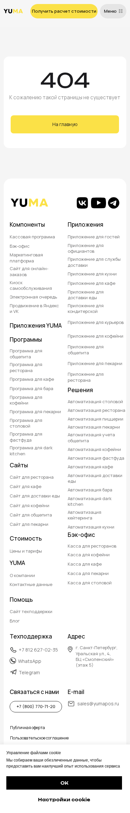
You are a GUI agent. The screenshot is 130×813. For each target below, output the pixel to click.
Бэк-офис (20, 246)
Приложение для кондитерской (86, 308)
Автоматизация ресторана (96, 410)
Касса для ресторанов (92, 546)
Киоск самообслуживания (31, 285)
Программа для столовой (26, 423)
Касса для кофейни (89, 555)
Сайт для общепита (31, 515)
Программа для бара (31, 388)
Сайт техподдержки (31, 611)
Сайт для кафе (25, 486)
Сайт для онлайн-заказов (29, 271)
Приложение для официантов (86, 248)
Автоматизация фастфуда (96, 458)
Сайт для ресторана (32, 477)
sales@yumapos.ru (98, 703)
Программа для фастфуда (26, 437)
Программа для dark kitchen (31, 450)
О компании (22, 575)
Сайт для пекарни (29, 524)
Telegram (29, 672)
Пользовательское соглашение (39, 738)
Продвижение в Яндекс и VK (34, 308)
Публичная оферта (27, 727)
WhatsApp (29, 661)
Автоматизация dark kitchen (89, 501)
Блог (15, 621)
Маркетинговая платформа (26, 257)
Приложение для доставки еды (86, 295)
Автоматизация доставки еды (95, 478)
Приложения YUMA (36, 325)
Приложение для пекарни (95, 363)
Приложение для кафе (91, 283)
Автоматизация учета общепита (91, 437)
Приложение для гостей (94, 237)
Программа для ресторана (26, 367)
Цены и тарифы (26, 551)
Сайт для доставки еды (35, 496)
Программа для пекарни (35, 412)
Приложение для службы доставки (94, 262)
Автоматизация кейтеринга (84, 515)
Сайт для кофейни (29, 505)
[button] (64, 11)
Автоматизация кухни (91, 527)
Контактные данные (31, 584)
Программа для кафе (32, 379)
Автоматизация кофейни (94, 449)
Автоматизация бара (90, 490)
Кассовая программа (32, 237)
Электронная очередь (33, 297)
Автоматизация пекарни (94, 427)
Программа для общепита (26, 353)
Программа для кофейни (26, 400)
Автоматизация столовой (95, 401)
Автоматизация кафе (90, 467)
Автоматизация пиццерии (95, 419)
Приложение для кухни (92, 274)
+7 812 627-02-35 (38, 650)
